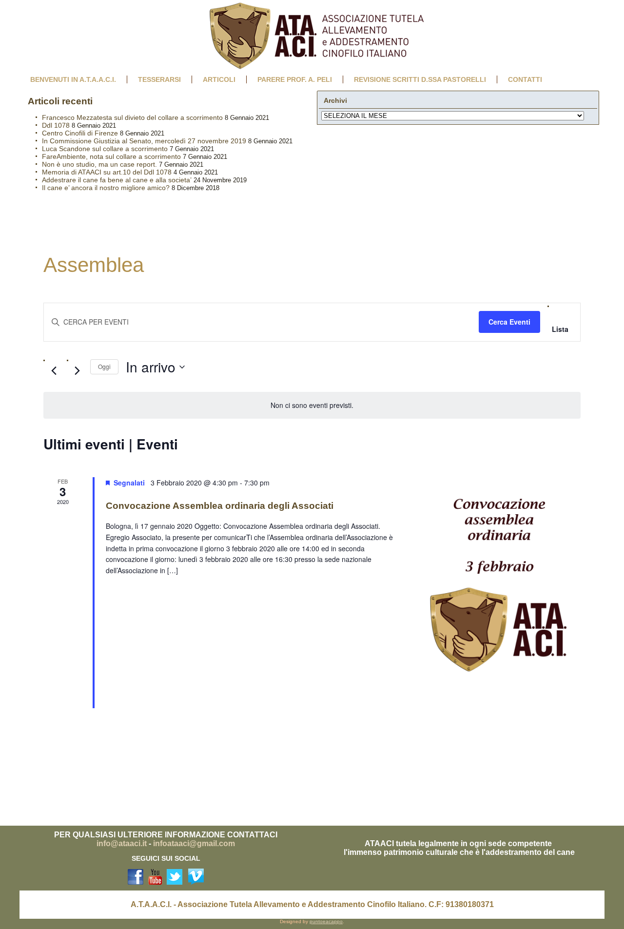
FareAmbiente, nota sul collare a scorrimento (111, 156)
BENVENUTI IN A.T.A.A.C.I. (73, 79)
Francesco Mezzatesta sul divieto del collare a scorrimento (132, 117)
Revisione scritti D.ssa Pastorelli (420, 79)
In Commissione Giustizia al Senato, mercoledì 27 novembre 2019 (144, 141)
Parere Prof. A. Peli (294, 79)
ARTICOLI (219, 79)
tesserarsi (159, 79)
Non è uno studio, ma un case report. (99, 164)
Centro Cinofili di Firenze (80, 133)
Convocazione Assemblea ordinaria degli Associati (219, 506)
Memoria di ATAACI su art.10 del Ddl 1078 (107, 172)
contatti (525, 79)
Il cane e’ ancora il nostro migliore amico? (106, 188)
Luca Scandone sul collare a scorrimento (105, 149)
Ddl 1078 (56, 125)
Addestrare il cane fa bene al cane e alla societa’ (117, 180)
